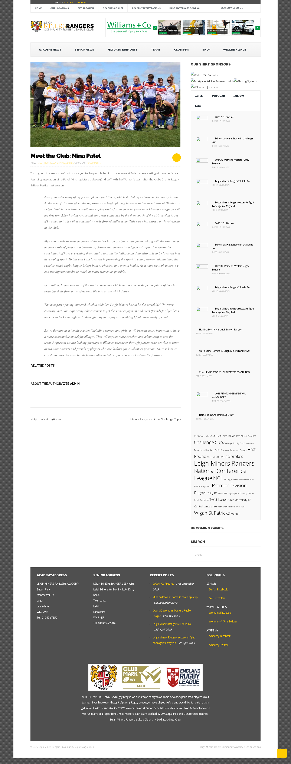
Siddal (220, 493)
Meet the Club (45, 162)
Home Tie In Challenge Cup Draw (216, 414)
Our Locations (59, 8)
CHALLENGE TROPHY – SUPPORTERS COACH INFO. (224, 372)
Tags (198, 106)
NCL (218, 478)
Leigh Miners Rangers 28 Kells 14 (232, 181)
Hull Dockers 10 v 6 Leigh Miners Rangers (220, 329)
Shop (206, 49)
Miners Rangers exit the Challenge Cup (154, 419)
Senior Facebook (218, 589)
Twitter (142, 730)
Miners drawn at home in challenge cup (175, 597)
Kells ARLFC (217, 457)
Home (38, 8)
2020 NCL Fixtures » (75, 3)
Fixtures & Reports (123, 49)
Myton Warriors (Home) (46, 419)
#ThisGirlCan (227, 436)
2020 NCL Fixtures (224, 117)
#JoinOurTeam (212, 436)
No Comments (94, 162)
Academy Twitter (218, 645)
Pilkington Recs (231, 479)
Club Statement (247, 443)
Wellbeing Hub (234, 49)
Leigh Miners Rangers (224, 463)
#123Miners (199, 436)
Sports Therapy (240, 493)
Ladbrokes (233, 456)
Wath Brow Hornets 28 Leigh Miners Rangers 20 (224, 350)
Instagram (155, 730)
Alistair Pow (246, 436)
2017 (238, 436)
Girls (209, 457)
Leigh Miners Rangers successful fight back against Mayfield (233, 204)
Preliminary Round (202, 486)
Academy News (50, 49)
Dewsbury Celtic (212, 450)
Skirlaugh (228, 493)
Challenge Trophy (231, 443)
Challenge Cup (208, 442)
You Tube (136, 730)
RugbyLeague (205, 492)
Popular (218, 95)
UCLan (230, 500)
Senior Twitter (216, 598)
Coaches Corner (113, 8)
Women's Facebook (219, 612)
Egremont (225, 450)
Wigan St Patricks (212, 513)
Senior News (84, 49)
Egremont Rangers (238, 450)
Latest (199, 95)
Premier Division (229, 485)
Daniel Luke (199, 450)
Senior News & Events (63, 162)
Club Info (181, 49)
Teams (155, 49)
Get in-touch (86, 8)
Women (235, 514)
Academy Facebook (219, 636)
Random (238, 95)
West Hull (240, 506)
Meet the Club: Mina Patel (65, 155)
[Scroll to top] (282, 753)
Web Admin (70, 383)
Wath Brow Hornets (226, 506)
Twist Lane (217, 499)
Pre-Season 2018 (246, 479)
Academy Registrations (146, 8)
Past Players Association (184, 8)
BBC (254, 436)
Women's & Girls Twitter (222, 621)
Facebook (149, 730)
